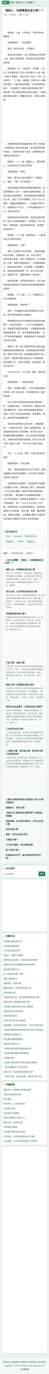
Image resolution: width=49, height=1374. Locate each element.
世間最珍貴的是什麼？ (13, 941)
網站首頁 (6, 1362)
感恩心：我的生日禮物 (13, 955)
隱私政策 (33, 1362)
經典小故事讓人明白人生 (14, 1118)
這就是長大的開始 (11, 1113)
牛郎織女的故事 (10, 1127)
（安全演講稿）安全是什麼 (15, 1067)
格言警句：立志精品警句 (14, 1104)
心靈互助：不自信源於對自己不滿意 (19, 1136)
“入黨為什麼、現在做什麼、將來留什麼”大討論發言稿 (25, 1076)
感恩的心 (29, 553)
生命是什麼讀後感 (11, 946)
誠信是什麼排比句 (11, 969)
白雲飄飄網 (24, 1369)
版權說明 (15, 1362)
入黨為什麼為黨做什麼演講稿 (16, 1053)
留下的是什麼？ (13, 850)
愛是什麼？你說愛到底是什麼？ (17, 1002)
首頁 (12, 2)
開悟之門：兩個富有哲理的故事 (17, 1090)
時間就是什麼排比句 (12, 1034)
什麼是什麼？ (12, 839)
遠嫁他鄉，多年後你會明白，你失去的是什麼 (24, 822)
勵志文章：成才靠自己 (13, 1122)
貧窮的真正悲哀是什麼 (13, 1011)
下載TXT (20, 542)
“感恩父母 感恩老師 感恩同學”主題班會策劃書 (24, 814)
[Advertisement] (24, 24)
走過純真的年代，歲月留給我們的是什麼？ (23, 856)
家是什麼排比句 (10, 1016)
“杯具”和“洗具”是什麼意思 (15, 1020)
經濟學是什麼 (17, 553)
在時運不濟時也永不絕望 (14, 1132)
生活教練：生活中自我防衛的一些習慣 (20, 1141)
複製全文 (31, 542)
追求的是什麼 (12, 829)
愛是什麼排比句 (10, 978)
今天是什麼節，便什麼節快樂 (19, 845)
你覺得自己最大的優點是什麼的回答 (19, 964)
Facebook (18, 536)
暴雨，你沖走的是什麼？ (17, 834)
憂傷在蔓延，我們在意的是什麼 (17, 988)
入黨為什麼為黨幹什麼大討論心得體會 (20, 1062)
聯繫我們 (24, 1362)
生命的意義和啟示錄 (12, 1094)
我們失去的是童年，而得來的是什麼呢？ (21, 960)
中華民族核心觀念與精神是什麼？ (18, 1048)
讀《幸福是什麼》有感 (13, 974)
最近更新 (42, 1362)
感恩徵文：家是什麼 (15, 807)
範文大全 (20, 2)
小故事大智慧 (9, 1108)
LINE (8, 536)
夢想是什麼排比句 (11, 1044)
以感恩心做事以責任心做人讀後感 (18, 1006)
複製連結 (9, 542)
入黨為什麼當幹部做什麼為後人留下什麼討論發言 (24, 801)
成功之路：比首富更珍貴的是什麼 (18, 1072)
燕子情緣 (7, 1099)
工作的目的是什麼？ (12, 950)
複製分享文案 (30, 536)
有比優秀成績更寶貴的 (13, 1039)
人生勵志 (29, 2)
